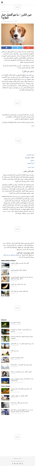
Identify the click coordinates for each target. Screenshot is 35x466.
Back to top (17, 458)
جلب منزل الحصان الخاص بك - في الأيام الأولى (22, 343)
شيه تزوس (31, 167)
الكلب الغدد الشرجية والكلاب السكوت (20, 263)
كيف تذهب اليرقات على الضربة (18, 284)
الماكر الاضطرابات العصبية (17, 357)
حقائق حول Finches (16, 322)
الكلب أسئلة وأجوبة (5, 11)
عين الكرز (31, 75)
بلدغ (33, 126)
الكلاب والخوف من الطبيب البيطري (19, 395)
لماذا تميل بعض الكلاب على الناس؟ (19, 402)
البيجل (32, 160)
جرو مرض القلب (15, 350)
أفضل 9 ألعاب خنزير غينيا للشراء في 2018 (21, 371)
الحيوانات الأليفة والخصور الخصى (18, 270)
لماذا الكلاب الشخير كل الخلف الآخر (19, 291)
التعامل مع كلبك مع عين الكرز (11, 255)
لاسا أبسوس (30, 163)
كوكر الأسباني (30, 155)
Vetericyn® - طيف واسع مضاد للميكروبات (21, 364)
